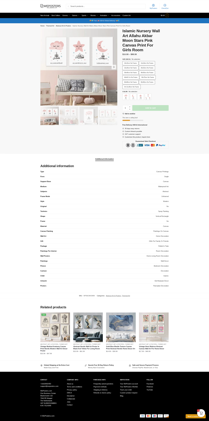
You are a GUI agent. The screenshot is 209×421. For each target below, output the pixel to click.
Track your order (126, 390)
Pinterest (150, 387)
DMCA (69, 393)
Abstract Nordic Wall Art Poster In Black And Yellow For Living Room (86, 348)
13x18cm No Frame (147, 63)
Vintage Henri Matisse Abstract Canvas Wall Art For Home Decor (151, 348)
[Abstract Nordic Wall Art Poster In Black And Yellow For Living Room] (88, 327)
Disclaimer (71, 396)
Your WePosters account (129, 384)
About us (70, 384)
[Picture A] (125, 96)
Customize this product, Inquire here (137, 137)
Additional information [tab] (104, 159)
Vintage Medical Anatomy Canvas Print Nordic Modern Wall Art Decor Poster (53, 349)
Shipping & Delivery (100, 390)
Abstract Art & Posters (63, 26)
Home (42, 26)
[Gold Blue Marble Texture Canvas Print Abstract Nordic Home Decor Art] (121, 327)
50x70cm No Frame (147, 77)
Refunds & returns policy (102, 393)
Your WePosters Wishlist (129, 387)
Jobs (68, 402)
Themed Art (50, 26)
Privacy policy (72, 390)
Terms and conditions (74, 387)
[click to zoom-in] (78, 67)
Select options (55, 358)
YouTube (150, 390)
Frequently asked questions (103, 384)
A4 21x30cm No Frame (131, 87)
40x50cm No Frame (147, 72)
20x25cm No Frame (147, 68)
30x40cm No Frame (130, 72)
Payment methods (100, 387)
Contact (70, 405)
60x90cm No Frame (147, 82)
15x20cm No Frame (130, 68)
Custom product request (128, 393)
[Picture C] (140, 96)
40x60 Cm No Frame (130, 77)
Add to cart (150, 108)
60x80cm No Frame (130, 82)
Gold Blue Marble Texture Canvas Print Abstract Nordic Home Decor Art (120, 348)
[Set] (148, 96)
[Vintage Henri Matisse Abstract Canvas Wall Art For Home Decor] (154, 327)
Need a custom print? (196, 416)
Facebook (150, 384)
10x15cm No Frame (130, 63)
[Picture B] (133, 96)
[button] (114, 67)
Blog (121, 396)
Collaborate (71, 399)
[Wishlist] (66, 315)
